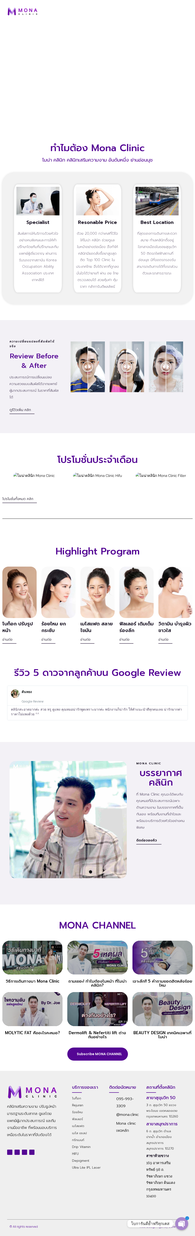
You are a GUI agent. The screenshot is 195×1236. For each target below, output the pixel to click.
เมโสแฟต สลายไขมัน (96, 627)
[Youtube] (17, 1152)
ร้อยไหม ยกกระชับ (53, 627)
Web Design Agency (153, 1227)
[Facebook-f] (9, 1152)
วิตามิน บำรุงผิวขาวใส (174, 627)
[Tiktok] (31, 1152)
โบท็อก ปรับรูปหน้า (17, 627)
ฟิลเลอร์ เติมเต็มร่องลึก (136, 627)
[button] (183, 11)
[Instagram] (24, 1152)
